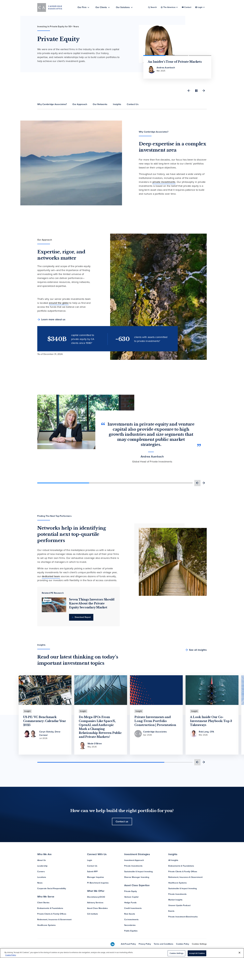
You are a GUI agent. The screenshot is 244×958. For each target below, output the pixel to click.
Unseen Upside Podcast (179, 905)
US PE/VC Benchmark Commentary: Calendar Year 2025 (44, 721)
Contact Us (92, 865)
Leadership (42, 865)
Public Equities (131, 930)
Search (154, 7)
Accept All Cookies (197, 953)
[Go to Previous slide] (189, 91)
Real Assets (129, 913)
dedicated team (51, 576)
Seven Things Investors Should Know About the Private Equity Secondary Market (91, 603)
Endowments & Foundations (50, 908)
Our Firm (82, 7)
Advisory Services (95, 902)
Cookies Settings (199, 943)
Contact (187, 7)
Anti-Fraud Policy (128, 943)
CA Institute (92, 913)
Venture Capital (131, 896)
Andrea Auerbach (152, 457)
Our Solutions (123, 7)
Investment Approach (134, 860)
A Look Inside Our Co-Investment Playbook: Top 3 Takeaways (211, 721)
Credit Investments (133, 908)
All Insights (173, 860)
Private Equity (130, 891)
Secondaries (130, 925)
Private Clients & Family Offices (51, 913)
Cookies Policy (182, 943)
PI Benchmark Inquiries (98, 882)
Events (171, 911)
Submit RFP (92, 871)
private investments (164, 182)
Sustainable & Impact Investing (138, 871)
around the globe (59, 303)
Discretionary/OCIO (96, 896)
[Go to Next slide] (204, 91)
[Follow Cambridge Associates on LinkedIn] (113, 944)
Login (89, 860)
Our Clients (101, 7)
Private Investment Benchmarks (183, 916)
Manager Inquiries (95, 877)
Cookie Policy (10, 955)
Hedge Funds (130, 902)
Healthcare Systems (46, 925)
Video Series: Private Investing (170, 61)
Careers (41, 871)
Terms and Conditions (163, 943)
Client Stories (43, 902)
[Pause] (196, 91)
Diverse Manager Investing (136, 877)
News (40, 882)
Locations (41, 877)
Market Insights (175, 899)
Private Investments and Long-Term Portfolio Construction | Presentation (155, 721)
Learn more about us (53, 319)
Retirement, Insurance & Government (54, 919)
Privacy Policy (145, 943)
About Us (41, 860)
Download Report (82, 617)
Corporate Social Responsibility (51, 888)
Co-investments (131, 919)
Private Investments (133, 865)
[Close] (239, 953)
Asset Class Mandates (97, 908)
